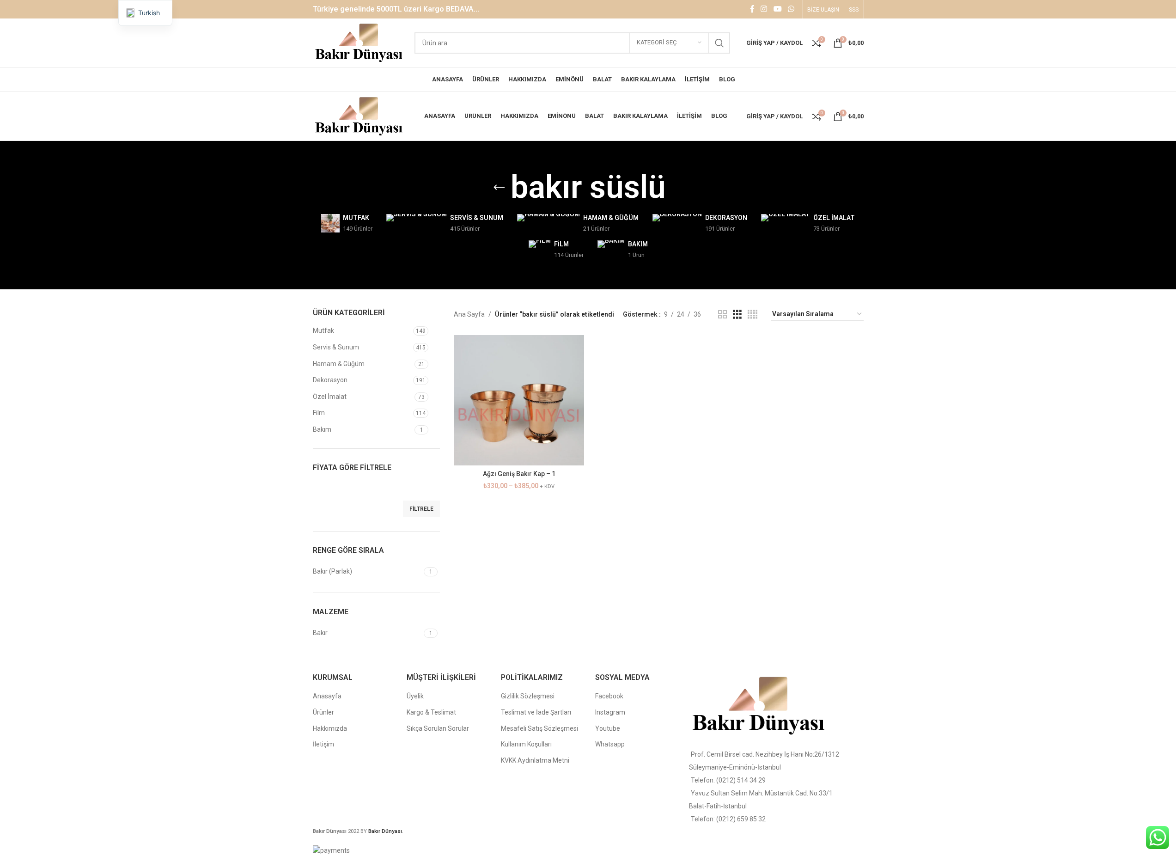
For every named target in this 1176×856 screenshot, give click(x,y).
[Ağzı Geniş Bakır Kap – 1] (519, 400)
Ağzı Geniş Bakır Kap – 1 (519, 473)
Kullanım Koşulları (526, 744)
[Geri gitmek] (499, 187)
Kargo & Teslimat (431, 712)
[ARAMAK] (719, 43)
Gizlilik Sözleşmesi (527, 696)
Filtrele (421, 509)
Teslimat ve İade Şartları (536, 712)
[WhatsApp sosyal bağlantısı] (791, 9)
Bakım (322, 429)
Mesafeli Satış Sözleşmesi (539, 728)
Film (319, 412)
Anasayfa (327, 696)
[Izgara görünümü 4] (752, 314)
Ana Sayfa (469, 314)
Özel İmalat (330, 396)
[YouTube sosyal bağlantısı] (777, 9)
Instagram (610, 712)
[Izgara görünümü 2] (722, 314)
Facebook (609, 696)
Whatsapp (610, 744)
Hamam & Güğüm (339, 363)
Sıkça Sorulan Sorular (438, 728)
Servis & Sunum (336, 347)
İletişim (323, 744)
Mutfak (323, 330)
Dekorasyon (330, 380)
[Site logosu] (359, 42)
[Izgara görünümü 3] (737, 314)
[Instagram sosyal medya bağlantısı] (764, 9)
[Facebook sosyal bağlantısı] (752, 9)
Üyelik (415, 696)
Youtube (607, 728)
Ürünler (323, 712)
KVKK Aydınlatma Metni (535, 760)
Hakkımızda (330, 728)
